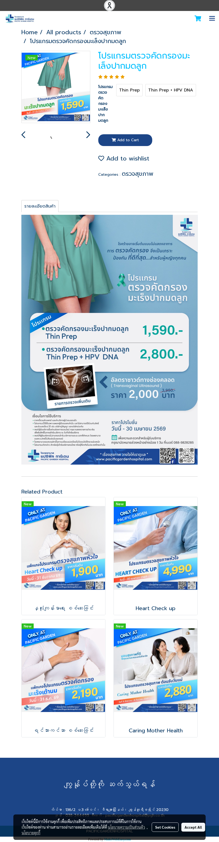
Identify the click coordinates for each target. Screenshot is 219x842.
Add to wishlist (126, 158)
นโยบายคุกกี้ (31, 832)
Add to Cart (127, 140)
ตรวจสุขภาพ (137, 173)
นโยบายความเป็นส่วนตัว (126, 827)
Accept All (193, 827)
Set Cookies (165, 827)
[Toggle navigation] (212, 19)
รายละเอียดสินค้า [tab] (40, 206)
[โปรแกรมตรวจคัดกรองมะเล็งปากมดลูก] (56, 87)
